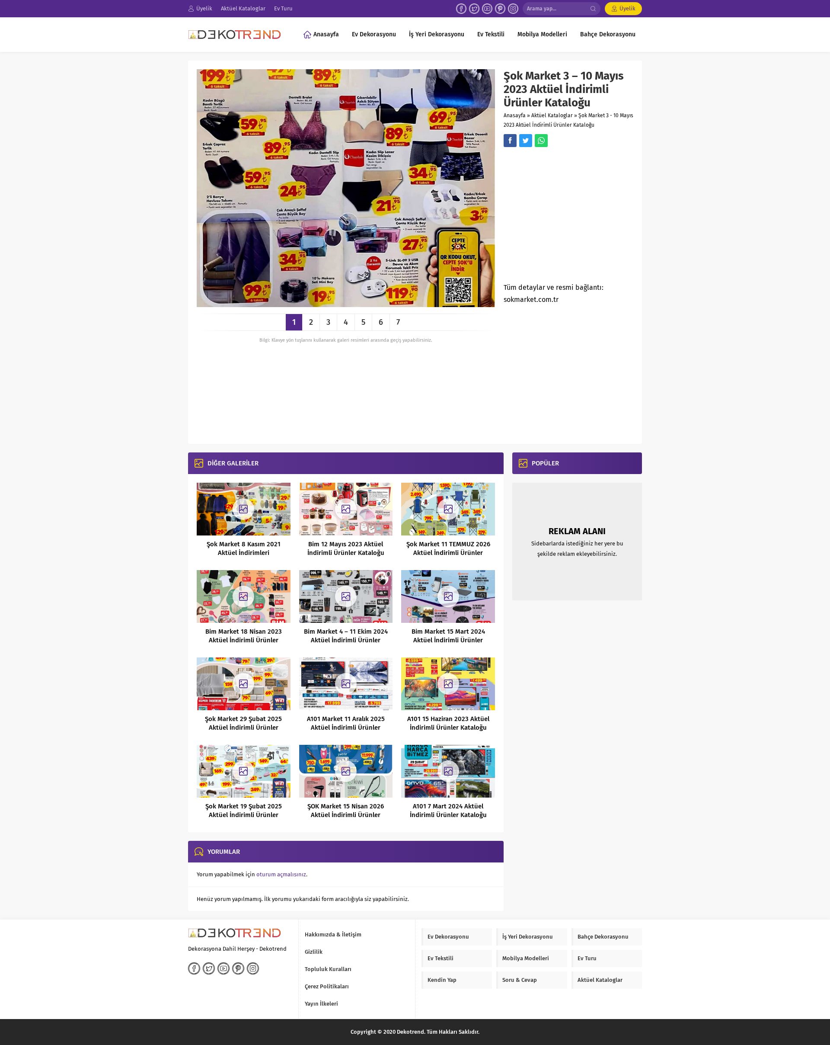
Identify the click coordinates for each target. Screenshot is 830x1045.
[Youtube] (487, 8)
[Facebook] (461, 8)
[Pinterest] (500, 8)
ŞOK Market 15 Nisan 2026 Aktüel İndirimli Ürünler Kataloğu (345, 814)
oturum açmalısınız (281, 874)
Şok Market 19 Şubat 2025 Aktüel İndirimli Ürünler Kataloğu (243, 814)
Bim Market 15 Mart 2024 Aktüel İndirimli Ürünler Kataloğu (448, 640)
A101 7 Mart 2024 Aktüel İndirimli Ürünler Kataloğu (448, 810)
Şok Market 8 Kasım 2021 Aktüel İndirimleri (244, 548)
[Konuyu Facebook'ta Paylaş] (510, 140)
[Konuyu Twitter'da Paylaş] (525, 140)
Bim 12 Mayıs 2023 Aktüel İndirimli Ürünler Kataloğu (345, 548)
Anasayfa (515, 115)
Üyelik (627, 8)
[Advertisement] (576, 217)
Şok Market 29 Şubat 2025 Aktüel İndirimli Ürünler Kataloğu (243, 727)
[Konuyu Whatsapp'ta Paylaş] (541, 140)
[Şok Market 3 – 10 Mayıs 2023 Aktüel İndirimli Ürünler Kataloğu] (346, 304)
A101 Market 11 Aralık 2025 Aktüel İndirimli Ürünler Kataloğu (346, 727)
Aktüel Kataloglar (552, 115)
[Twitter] (474, 8)
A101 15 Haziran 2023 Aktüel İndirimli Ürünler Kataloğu (448, 723)
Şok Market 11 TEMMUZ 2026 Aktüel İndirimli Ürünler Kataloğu (448, 552)
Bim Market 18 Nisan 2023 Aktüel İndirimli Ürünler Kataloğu (243, 640)
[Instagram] (513, 8)
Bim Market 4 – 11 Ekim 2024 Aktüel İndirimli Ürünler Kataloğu (346, 640)
